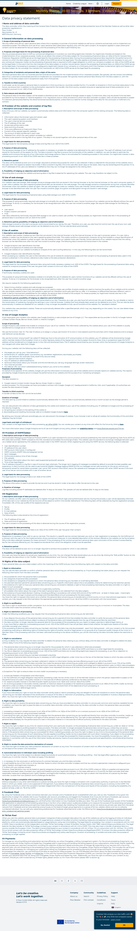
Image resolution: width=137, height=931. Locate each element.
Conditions (101, 900)
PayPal (28, 853)
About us (73, 896)
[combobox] (116, 907)
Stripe (22, 853)
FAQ (113, 904)
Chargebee (14, 853)
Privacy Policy (102, 896)
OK (124, 925)
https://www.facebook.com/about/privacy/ (18, 801)
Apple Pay (39, 853)
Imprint (100, 904)
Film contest (89, 900)
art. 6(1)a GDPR (51, 424)
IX (98, 857)
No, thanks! (105, 925)
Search (86, 896)
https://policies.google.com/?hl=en (110, 428)
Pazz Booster (75, 900)
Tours (113, 900)
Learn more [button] (115, 920)
